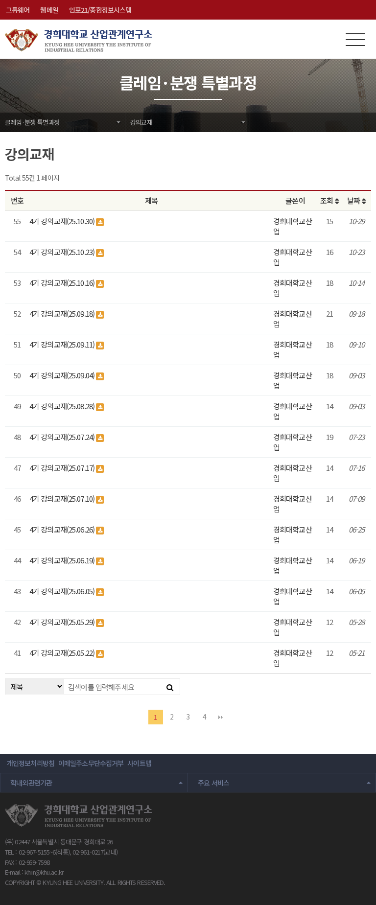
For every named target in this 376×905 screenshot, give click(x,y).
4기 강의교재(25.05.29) (62, 622)
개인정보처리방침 (30, 763)
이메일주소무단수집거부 (90, 763)
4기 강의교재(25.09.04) (62, 375)
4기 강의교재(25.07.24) (62, 437)
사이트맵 (139, 763)
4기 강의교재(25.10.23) (62, 252)
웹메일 (49, 10)
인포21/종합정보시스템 (100, 10)
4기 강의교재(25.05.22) (62, 653)
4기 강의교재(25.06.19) (62, 560)
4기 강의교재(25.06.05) (62, 591)
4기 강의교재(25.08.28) (62, 406)
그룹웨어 (17, 10)
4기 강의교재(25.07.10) (62, 498)
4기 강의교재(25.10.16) (62, 283)
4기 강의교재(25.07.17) (62, 468)
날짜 (354, 200)
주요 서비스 (213, 783)
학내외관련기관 (31, 783)
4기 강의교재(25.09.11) (62, 344)
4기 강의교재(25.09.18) (62, 313)
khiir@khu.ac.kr (44, 872)
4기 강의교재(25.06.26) (62, 529)
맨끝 (220, 717)
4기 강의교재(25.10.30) (62, 221)
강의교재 (141, 122)
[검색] (170, 687)
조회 (327, 200)
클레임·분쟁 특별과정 (32, 122)
